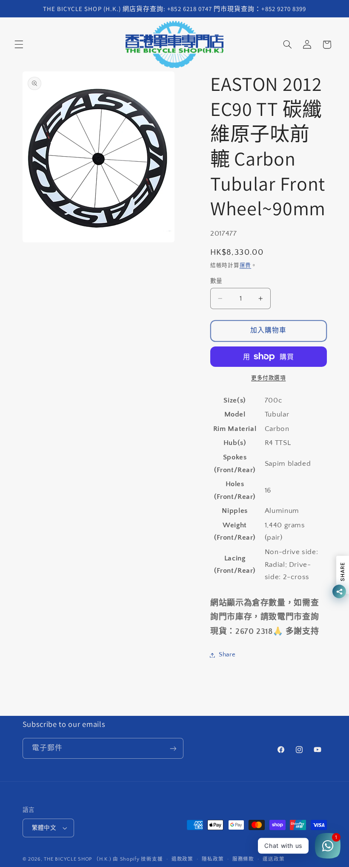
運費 (245, 265)
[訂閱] (173, 748)
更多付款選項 (268, 378)
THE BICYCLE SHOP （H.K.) (78, 859)
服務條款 (243, 859)
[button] (19, 44)
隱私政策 (212, 859)
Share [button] (227, 654)
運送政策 (273, 859)
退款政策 (182, 859)
